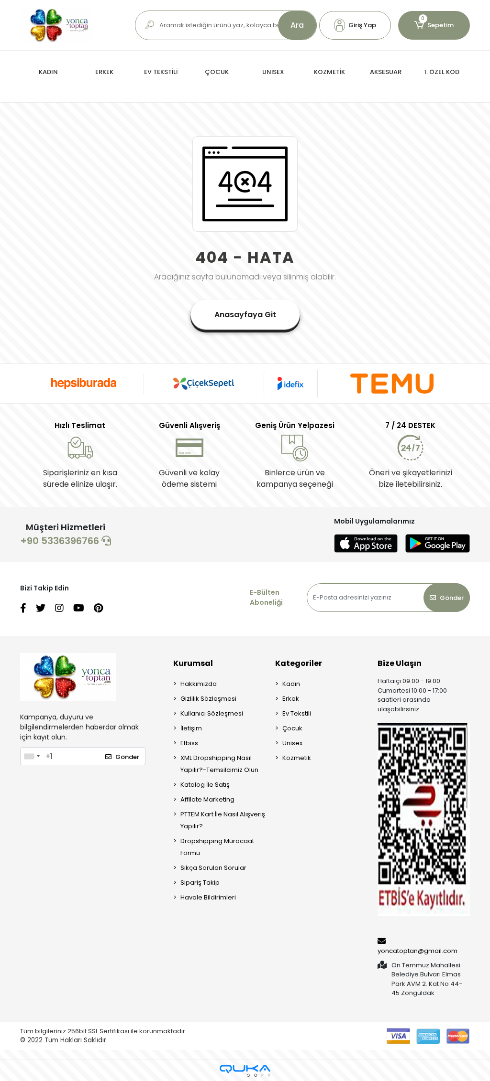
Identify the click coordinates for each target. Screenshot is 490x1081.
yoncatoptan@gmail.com (417, 950)
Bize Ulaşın (400, 663)
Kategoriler (298, 663)
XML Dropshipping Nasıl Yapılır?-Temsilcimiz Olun (219, 763)
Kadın (291, 683)
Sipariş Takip (200, 882)
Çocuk (292, 728)
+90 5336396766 (60, 540)
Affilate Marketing (207, 799)
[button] (355, 25)
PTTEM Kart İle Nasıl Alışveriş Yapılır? (222, 820)
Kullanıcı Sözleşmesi (211, 713)
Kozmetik (296, 757)
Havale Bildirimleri (208, 897)
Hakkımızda (198, 683)
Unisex (292, 743)
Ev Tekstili (296, 713)
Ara (297, 25)
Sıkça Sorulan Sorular (213, 867)
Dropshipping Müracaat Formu (217, 846)
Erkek (290, 698)
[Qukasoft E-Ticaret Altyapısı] (245, 1071)
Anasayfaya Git (245, 314)
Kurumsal (193, 663)
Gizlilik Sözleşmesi (208, 698)
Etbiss (189, 743)
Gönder (452, 597)
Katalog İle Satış (205, 784)
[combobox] (32, 756)
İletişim (191, 728)
